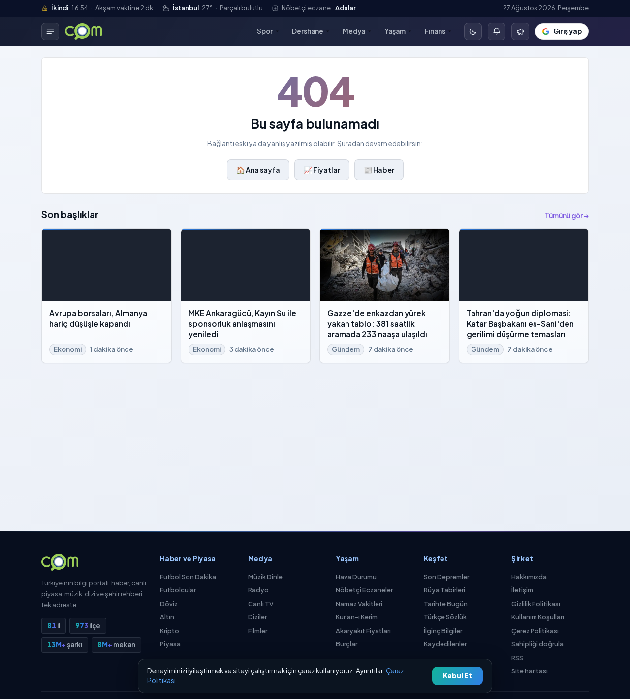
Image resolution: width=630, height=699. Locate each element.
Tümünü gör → (567, 215)
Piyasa (170, 644)
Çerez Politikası (535, 631)
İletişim (522, 590)
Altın (167, 617)
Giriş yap (567, 31)
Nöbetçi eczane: (319, 8)
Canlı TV (261, 604)
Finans (435, 31)
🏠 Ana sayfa (258, 169)
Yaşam (395, 31)
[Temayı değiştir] (473, 31)
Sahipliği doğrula (537, 644)
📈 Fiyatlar (322, 169)
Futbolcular (178, 590)
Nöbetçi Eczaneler (364, 590)
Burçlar (346, 644)
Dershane (307, 31)
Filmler (257, 631)
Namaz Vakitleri (359, 604)
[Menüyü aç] (50, 31)
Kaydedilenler (445, 644)
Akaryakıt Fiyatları (363, 631)
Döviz (169, 604)
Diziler (257, 617)
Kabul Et (457, 675)
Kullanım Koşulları (537, 617)
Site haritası (529, 671)
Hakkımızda (529, 577)
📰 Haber (379, 169)
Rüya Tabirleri (444, 590)
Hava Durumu (356, 577)
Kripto (169, 631)
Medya (354, 31)
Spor (265, 31)
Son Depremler (446, 577)
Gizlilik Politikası (535, 604)
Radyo (258, 590)
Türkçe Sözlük (445, 617)
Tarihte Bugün (446, 604)
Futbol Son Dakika (188, 577)
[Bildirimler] (520, 31)
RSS (517, 658)
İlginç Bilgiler (443, 631)
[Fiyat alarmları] (496, 31)
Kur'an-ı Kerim (357, 617)
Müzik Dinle (265, 577)
